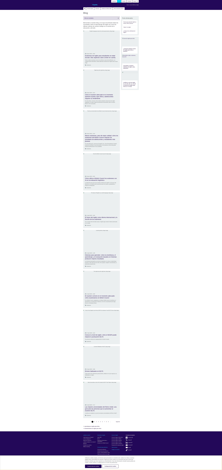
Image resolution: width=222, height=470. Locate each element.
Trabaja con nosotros (115, 449)
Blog (119, 1)
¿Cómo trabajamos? (87, 438)
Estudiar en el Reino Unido (107, 8)
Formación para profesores (102, 447)
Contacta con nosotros (87, 445)
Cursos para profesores (101, 449)
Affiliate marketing (86, 446)
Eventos (123, 1)
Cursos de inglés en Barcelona (117, 437)
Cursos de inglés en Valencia (117, 443)
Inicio (84, 8)
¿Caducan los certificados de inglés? (129, 32)
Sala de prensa (114, 447)
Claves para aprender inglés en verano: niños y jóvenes (129, 22)
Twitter (129, 440)
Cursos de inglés (115, 435)
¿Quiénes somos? (86, 435)
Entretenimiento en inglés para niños (92, 428)
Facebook (130, 437)
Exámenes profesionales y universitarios (102, 441)
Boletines (85, 443)
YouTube (130, 445)
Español (114, 1)
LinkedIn (129, 442)
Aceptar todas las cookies (93, 466)
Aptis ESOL (99, 437)
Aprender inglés (90, 8)
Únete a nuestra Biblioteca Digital (132, 4)
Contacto (129, 1)
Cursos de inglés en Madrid (117, 440)
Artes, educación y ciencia (118, 8)
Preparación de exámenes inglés (118, 445)
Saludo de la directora (87, 440)
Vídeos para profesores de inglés (103, 454)
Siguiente (118, 421)
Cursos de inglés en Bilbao (116, 438)
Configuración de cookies (110, 466)
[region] (111, 462)
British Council (86, 5)
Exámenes (97, 8)
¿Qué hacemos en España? (88, 437)
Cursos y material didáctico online (103, 452)
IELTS (98, 438)
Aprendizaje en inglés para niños (91, 426)
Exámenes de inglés (101, 435)
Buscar (138, 1)
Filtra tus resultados (91, 19)
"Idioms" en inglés (127, 27)
